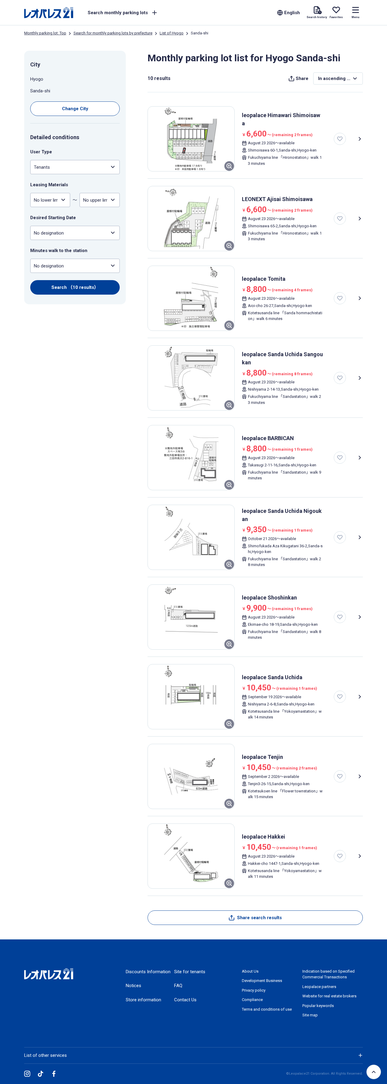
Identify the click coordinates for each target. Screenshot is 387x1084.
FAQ (178, 985)
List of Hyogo (172, 33)
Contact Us (185, 999)
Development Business (262, 980)
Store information (143, 999)
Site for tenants (189, 971)
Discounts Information (148, 971)
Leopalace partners (319, 986)
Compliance (252, 999)
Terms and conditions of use (267, 1009)
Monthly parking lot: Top (45, 33)
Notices (133, 985)
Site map (310, 1015)
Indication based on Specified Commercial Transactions (328, 974)
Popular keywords (318, 1005)
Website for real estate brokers (329, 996)
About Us (250, 971)
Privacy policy (253, 990)
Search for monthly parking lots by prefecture (112, 33)
